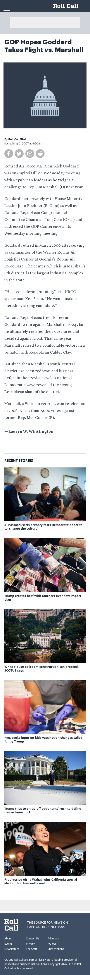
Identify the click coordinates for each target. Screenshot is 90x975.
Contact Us (32, 938)
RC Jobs (52, 944)
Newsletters (11, 949)
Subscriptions (56, 949)
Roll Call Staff (17, 139)
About (8, 938)
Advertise (53, 938)
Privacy (30, 944)
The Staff (31, 949)
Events (8, 944)
